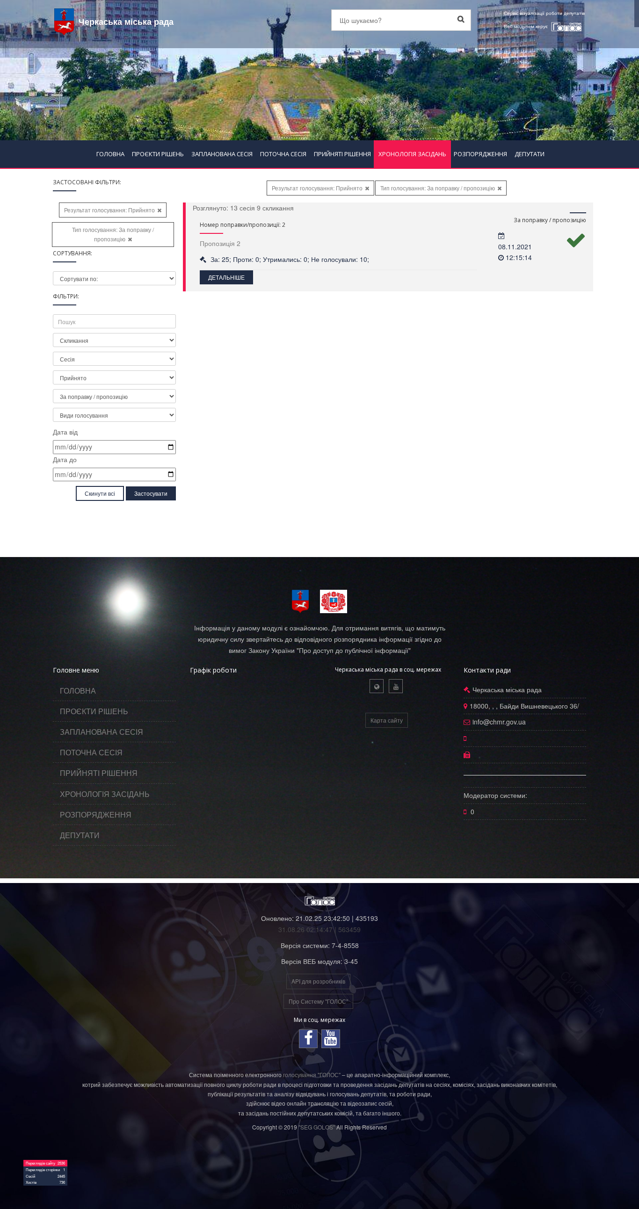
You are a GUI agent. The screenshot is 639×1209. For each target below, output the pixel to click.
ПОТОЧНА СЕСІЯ (283, 154)
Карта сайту (386, 720)
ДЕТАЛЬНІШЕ (226, 277)
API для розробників (318, 981)
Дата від (65, 431)
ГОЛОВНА (110, 154)
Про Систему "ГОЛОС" (318, 1001)
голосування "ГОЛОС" (312, 1075)
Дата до (65, 459)
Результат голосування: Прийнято (109, 210)
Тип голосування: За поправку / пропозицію (113, 234)
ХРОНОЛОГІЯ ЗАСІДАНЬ (412, 154)
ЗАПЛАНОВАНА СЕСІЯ (222, 154)
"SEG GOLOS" (316, 1127)
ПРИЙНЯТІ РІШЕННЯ (342, 154)
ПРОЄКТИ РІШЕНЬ (158, 154)
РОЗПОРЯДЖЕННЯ (480, 154)
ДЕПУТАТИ (530, 154)
